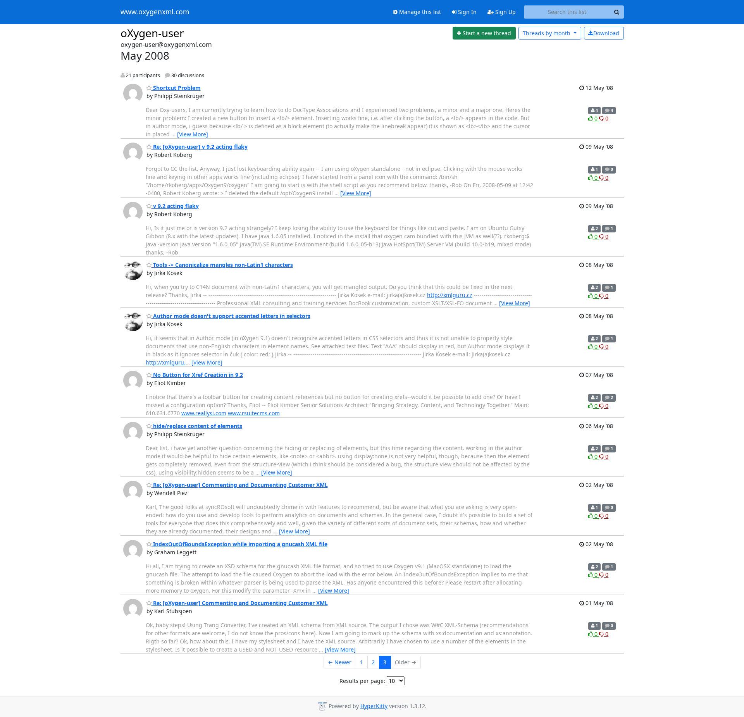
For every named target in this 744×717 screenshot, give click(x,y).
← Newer (339, 662)
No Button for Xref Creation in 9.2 (197, 374)
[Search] (617, 12)
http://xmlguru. (166, 362)
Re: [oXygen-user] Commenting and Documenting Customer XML (240, 484)
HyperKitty (374, 706)
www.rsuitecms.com (254, 413)
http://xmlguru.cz (449, 295)
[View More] (192, 134)
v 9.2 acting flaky (175, 206)
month (547, 33)
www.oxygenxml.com (155, 12)
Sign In (466, 11)
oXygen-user (152, 33)
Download (606, 33)
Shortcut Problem (176, 87)
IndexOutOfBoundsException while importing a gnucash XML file (239, 544)
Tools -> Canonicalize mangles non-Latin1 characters (222, 264)
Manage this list (419, 11)
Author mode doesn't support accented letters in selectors (231, 316)
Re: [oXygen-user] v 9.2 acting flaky (200, 146)
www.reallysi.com (203, 413)
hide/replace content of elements (197, 426)
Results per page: (362, 680)
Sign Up (505, 11)
